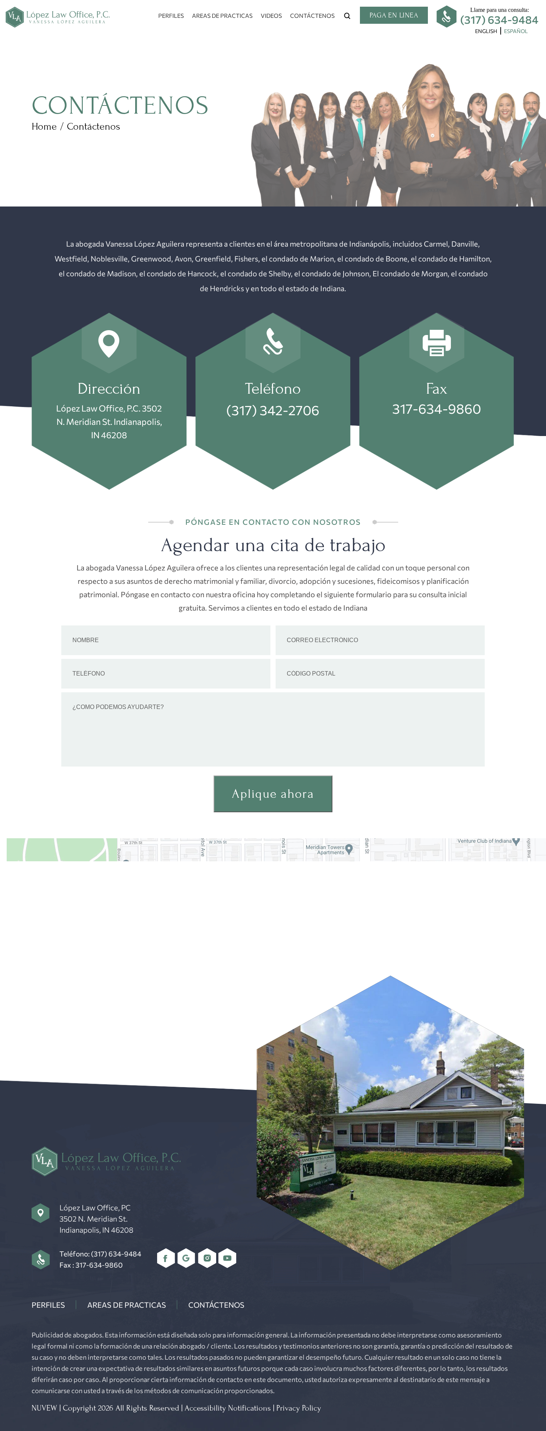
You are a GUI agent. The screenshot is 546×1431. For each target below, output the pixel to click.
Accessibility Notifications (228, 1408)
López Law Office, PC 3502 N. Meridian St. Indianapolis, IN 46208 (96, 1218)
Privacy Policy (298, 1408)
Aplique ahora (273, 794)
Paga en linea (394, 15)
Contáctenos (312, 15)
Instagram (207, 1258)
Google (187, 1258)
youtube (227, 1258)
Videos (271, 15)
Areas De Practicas (222, 15)
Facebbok (166, 1258)
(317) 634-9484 (499, 19)
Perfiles (171, 15)
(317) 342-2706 (272, 409)
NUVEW (44, 1408)
